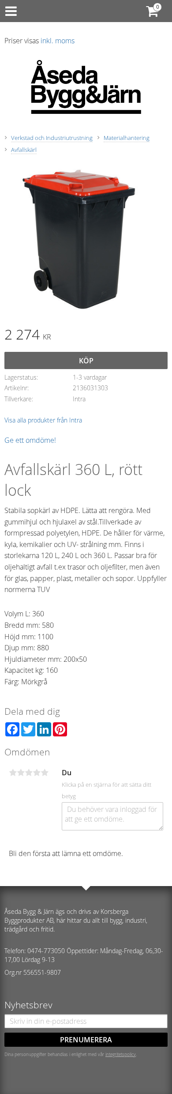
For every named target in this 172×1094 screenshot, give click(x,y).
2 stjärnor (21, 773)
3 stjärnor (29, 773)
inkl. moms (58, 40)
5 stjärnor (45, 773)
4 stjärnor (37, 773)
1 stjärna (13, 773)
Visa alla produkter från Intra (43, 420)
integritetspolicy (120, 1054)
